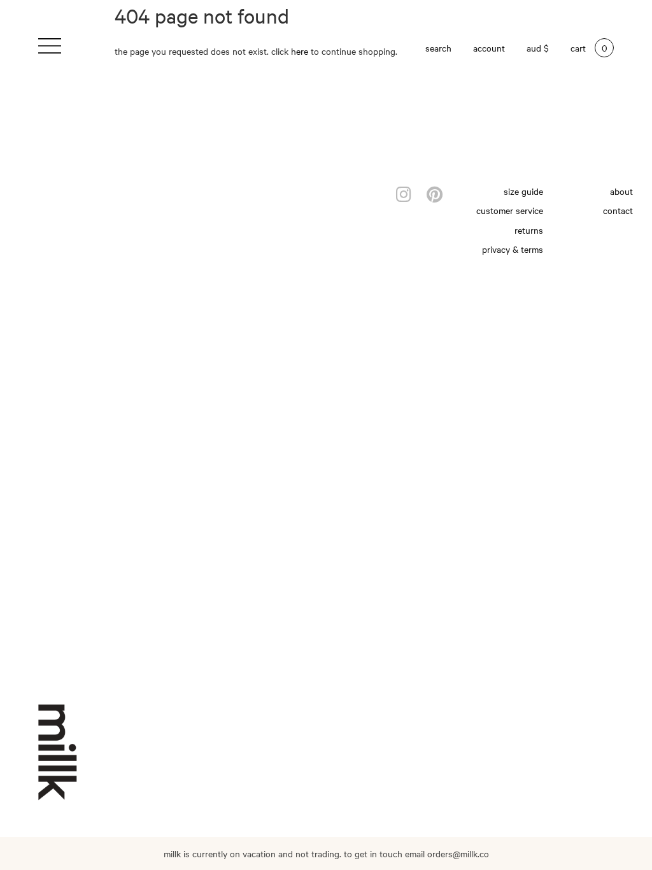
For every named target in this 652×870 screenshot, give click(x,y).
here (299, 51)
